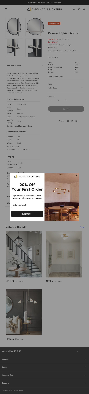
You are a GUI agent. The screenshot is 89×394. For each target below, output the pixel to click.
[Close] (76, 175)
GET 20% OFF (27, 214)
